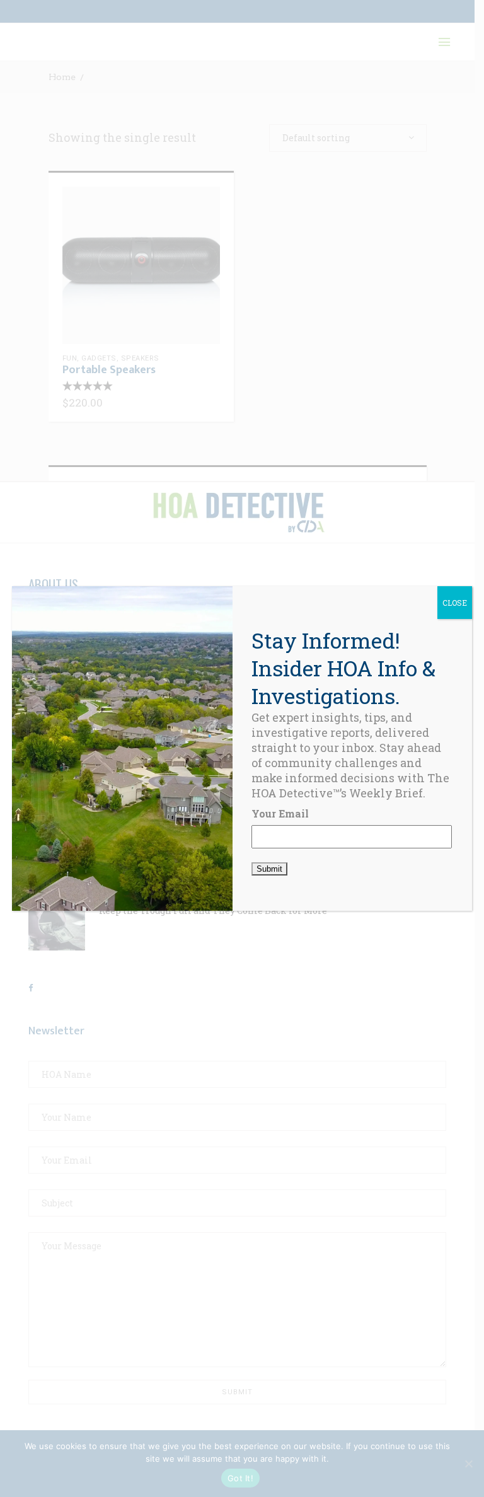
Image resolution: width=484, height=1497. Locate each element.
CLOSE (454, 603)
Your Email (280, 813)
